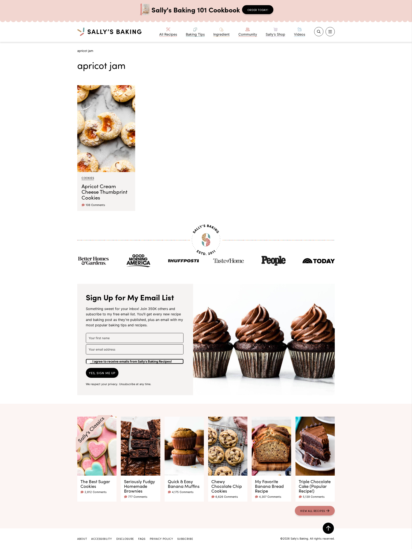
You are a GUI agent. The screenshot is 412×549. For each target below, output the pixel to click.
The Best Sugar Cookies (95, 483)
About (82, 538)
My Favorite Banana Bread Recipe (269, 486)
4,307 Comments (270, 496)
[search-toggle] (318, 31)
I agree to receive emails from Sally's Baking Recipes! (132, 361)
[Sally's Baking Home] (109, 31)
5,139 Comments (314, 496)
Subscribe (185, 538)
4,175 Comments (183, 492)
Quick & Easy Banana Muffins (184, 483)
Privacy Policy (161, 538)
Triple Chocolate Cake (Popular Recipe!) (315, 486)
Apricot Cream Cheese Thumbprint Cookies (104, 191)
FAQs (141, 538)
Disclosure (125, 538)
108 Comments (95, 205)
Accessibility (101, 538)
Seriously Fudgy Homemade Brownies (139, 486)
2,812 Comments (96, 492)
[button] (134, 360)
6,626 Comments (226, 496)
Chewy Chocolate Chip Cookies (226, 486)
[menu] (330, 31)
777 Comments (137, 496)
